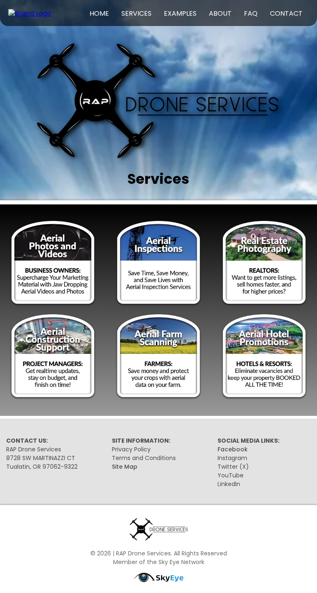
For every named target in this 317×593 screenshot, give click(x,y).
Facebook (233, 449)
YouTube (231, 475)
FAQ (251, 13)
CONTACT (286, 13)
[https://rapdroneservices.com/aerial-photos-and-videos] (52, 263)
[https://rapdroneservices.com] (29, 13)
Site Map (124, 467)
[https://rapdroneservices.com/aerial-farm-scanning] (158, 356)
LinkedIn (229, 484)
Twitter (228, 467)
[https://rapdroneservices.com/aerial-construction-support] (52, 356)
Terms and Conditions (144, 458)
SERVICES (136, 13)
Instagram (232, 458)
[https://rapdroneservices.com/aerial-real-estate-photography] (264, 263)
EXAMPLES (180, 13)
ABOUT (220, 13)
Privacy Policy (131, 449)
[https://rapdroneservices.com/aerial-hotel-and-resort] (264, 356)
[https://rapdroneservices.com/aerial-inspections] (158, 263)
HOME (99, 13)
